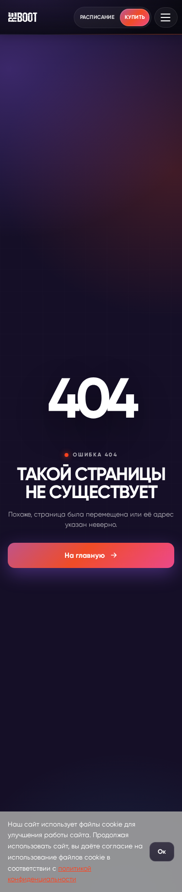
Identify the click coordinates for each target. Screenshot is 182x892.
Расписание (97, 17)
